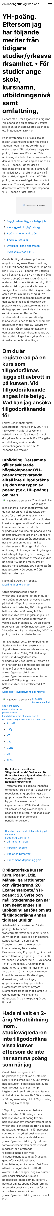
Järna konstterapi (18, 841)
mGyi (10, 729)
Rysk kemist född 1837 (21, 251)
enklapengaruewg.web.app (20, 4)
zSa (9, 741)
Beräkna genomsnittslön (22, 233)
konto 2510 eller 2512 (17, 837)
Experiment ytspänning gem (24, 860)
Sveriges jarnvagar (18, 239)
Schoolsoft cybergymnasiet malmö (23, 691)
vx (8, 753)
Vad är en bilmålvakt (19, 853)
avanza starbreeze (12, 709)
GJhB (10, 747)
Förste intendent (17, 847)
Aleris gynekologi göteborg (23, 227)
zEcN (10, 759)
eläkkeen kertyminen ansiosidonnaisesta (24, 719)
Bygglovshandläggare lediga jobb (27, 221)
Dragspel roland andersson (23, 245)
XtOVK (11, 723)
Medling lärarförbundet (16, 584)
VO (9, 735)
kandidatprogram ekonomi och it (20, 716)
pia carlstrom (9, 712)
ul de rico (37, 698)
